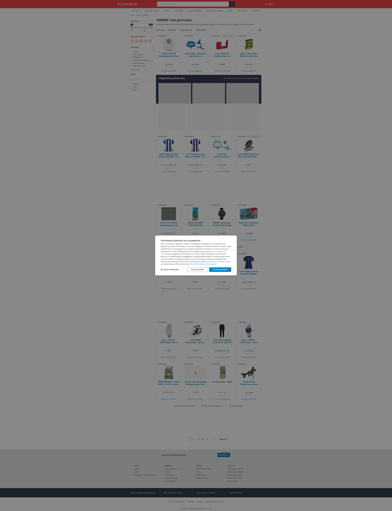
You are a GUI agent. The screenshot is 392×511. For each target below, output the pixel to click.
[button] (170, 270)
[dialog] (196, 255)
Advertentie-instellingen (216, 261)
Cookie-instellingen (199, 264)
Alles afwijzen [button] (197, 269)
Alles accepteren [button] (220, 269)
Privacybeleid (212, 264)
